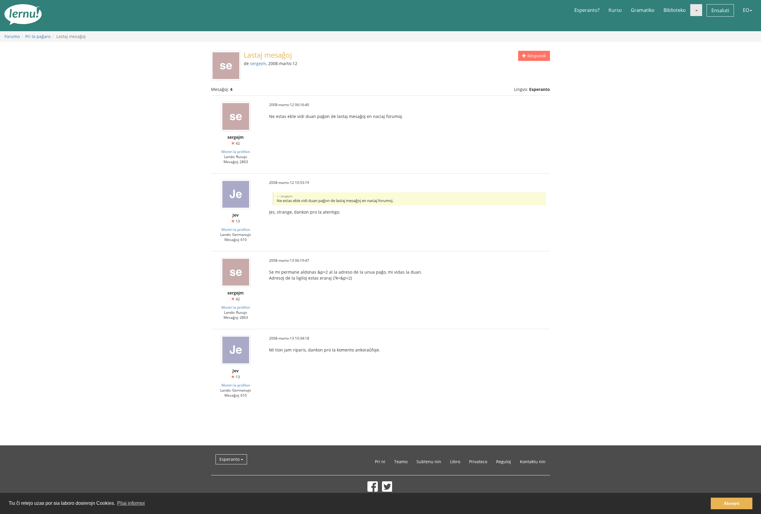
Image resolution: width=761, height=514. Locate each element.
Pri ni (380, 461)
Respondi (536, 56)
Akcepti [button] (731, 503)
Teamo (401, 461)
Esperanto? (587, 10)
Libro (455, 461)
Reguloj (503, 461)
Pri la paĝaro (38, 36)
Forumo (12, 36)
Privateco (478, 461)
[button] (696, 10)
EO (746, 10)
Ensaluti (720, 10)
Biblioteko (674, 10)
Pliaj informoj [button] (131, 503)
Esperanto (230, 459)
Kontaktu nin (532, 461)
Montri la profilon (235, 151)
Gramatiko (643, 10)
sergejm (258, 63)
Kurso (615, 10)
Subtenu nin (428, 461)
